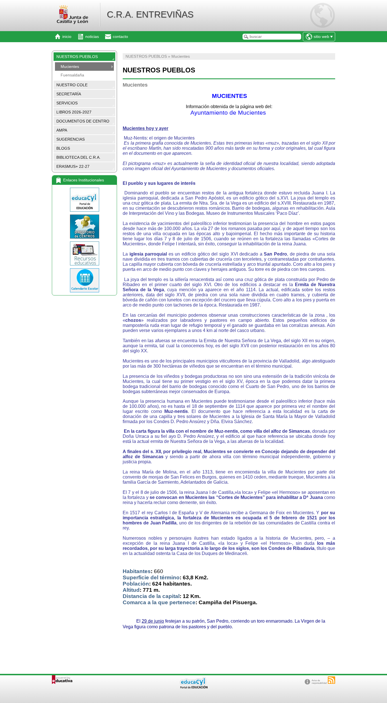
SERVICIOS (67, 103)
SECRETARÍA (68, 94)
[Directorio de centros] (84, 227)
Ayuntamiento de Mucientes (229, 112)
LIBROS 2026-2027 (74, 112)
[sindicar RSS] (331, 680)
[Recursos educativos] (84, 253)
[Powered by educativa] (62, 679)
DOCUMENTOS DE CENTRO (82, 121)
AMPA (61, 130)
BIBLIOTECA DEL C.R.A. (78, 157)
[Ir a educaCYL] (193, 687)
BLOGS (63, 148)
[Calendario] (84, 280)
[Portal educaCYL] (84, 200)
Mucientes (70, 66)
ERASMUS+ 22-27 (73, 166)
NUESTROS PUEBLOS (77, 56)
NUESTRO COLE (72, 85)
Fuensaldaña (72, 75)
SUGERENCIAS (70, 139)
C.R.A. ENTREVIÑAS (150, 14)
